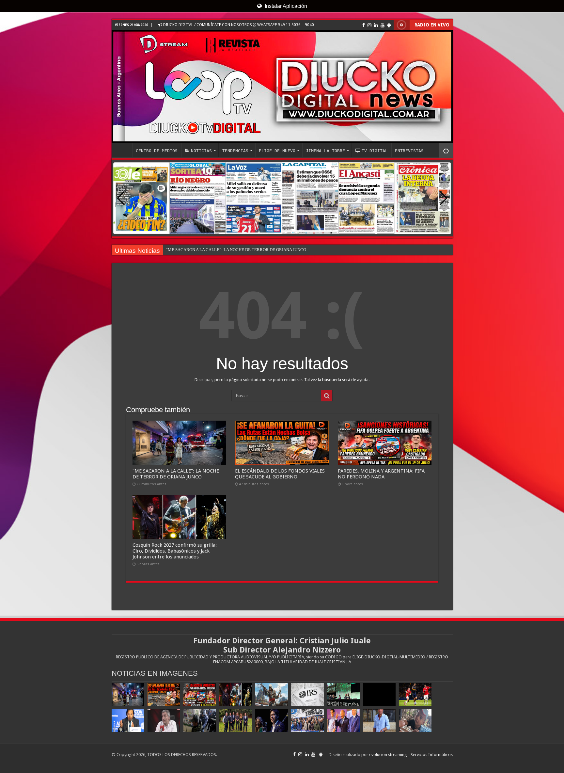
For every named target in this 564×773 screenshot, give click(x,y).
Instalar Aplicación (285, 6)
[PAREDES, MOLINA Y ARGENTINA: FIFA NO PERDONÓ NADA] (199, 694)
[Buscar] (326, 395)
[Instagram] (369, 25)
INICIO (123, 150)
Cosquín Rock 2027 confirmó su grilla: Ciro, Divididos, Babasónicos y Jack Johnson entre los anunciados (175, 551)
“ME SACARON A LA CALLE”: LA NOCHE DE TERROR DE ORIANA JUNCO (236, 249)
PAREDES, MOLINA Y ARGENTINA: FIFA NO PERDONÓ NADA (381, 474)
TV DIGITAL (375, 150)
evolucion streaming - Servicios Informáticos (411, 754)
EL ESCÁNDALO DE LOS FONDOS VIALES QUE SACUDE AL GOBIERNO (280, 474)
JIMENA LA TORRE (325, 150)
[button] (443, 198)
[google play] (388, 25)
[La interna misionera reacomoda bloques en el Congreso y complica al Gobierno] (235, 720)
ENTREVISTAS (409, 150)
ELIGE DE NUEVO (277, 150)
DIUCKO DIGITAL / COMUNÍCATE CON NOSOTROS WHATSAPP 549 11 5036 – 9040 (238, 25)
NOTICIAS (201, 150)
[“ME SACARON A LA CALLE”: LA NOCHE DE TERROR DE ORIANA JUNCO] (128, 694)
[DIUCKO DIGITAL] (282, 86)
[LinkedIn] (376, 25)
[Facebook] (364, 25)
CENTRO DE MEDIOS (157, 150)
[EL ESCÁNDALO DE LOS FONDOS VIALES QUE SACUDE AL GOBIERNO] (164, 694)
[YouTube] (382, 25)
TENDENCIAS (235, 150)
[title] (446, 150)
